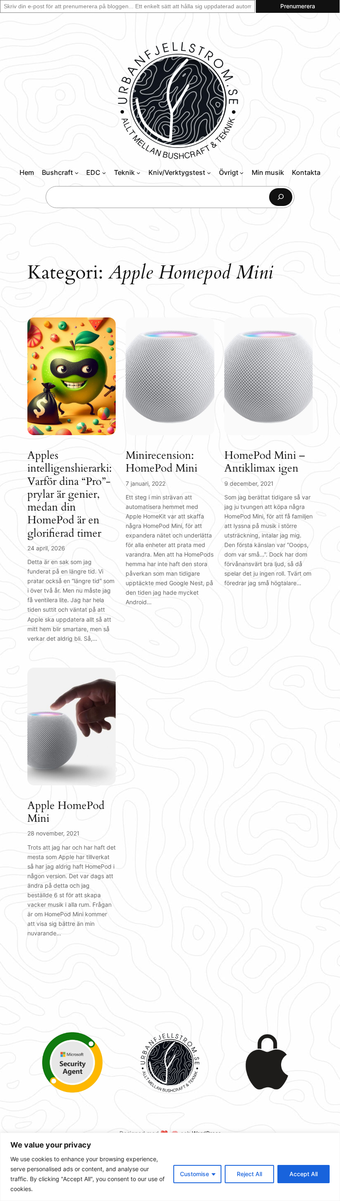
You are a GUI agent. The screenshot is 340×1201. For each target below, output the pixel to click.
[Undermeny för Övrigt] (242, 173)
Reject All (249, 1173)
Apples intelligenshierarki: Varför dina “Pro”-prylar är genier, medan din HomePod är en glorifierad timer (69, 494)
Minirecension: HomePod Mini (161, 462)
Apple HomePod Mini (65, 812)
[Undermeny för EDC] (104, 173)
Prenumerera (297, 6)
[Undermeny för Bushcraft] (77, 173)
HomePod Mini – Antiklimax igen (264, 462)
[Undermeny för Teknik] (138, 173)
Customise (194, 1173)
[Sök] (280, 197)
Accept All (303, 1173)
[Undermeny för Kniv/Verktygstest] (209, 173)
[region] (170, 1167)
